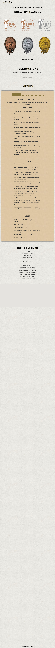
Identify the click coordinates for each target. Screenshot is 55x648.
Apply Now (27, 482)
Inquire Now (33, 396)
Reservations (27, 77)
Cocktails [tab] (32, 94)
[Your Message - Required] (27, 627)
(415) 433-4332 (35, 591)
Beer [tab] (24, 94)
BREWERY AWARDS (27, 60)
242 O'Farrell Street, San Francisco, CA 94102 (24, 7)
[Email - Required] (27, 608)
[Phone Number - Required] (27, 614)
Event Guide (21, 396)
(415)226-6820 (36, 589)
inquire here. (39, 72)
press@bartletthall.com (29, 594)
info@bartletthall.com (27, 257)
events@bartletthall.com (30, 391)
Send (27, 636)
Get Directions (28, 261)
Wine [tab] (40, 94)
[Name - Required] (27, 603)
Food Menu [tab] (16, 94)
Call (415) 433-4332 (27, 646)
